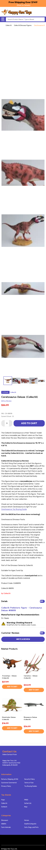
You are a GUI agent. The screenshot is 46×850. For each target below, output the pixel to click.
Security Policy (29, 779)
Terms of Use (28, 783)
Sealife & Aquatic (30, 824)
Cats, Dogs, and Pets (31, 827)
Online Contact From (9, 754)
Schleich (4, 807)
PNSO (26, 800)
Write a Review (6, 401)
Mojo (25, 807)
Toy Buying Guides (30, 786)
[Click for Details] (23, 5)
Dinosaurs (4, 820)
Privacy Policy (6, 786)
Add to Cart (29, 423)
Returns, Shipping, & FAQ (9, 779)
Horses (26, 820)
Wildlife (3, 824)
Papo (3, 800)
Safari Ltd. (27, 803)
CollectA (4, 803)
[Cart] (43, 12)
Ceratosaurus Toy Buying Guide (14, 509)
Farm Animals (6, 827)
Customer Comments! (9, 783)
